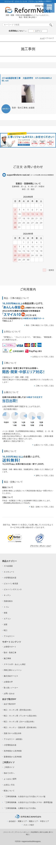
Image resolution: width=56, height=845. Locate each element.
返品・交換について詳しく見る (42, 507)
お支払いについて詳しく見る (43, 357)
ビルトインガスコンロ (13, 589)
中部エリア (44, 821)
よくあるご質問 (10, 779)
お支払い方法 (9, 785)
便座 (5, 613)
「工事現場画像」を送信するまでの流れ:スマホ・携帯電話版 (28, 802)
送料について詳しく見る (45, 475)
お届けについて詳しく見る (44, 445)
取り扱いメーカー (11, 688)
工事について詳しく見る (45, 386)
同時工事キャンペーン (13, 670)
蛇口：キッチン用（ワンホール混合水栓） (21, 716)
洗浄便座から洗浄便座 (13, 751)
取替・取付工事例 (19, 108)
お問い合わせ (9, 694)
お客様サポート (10, 647)
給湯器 (31, 108)
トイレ (6, 607)
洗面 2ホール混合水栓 (12, 733)
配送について (9, 791)
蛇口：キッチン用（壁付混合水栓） (18, 710)
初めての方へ (9, 773)
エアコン (7, 619)
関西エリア (33, 821)
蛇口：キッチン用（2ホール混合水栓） (19, 722)
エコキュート (9, 572)
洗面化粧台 (8, 601)
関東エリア (22, 821)
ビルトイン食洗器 (11, 583)
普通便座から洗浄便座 (13, 757)
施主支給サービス (11, 676)
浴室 (5, 624)
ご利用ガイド (9, 767)
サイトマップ (8, 832)
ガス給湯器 (8, 566)
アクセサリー (9, 636)
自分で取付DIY (10, 704)
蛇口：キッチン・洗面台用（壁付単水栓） (21, 727)
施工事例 (7, 658)
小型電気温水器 (10, 578)
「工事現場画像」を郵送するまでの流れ (20, 808)
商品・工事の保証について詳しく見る (40, 325)
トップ (42, 38)
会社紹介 (12, 821)
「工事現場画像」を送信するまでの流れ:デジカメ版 (24, 796)
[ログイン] (37, 31)
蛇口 (5, 630)
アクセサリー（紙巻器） (13, 739)
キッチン (7, 595)
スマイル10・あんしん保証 (15, 664)
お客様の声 (8, 682)
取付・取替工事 (10, 653)
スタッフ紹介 (28, 825)
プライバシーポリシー (22, 832)
